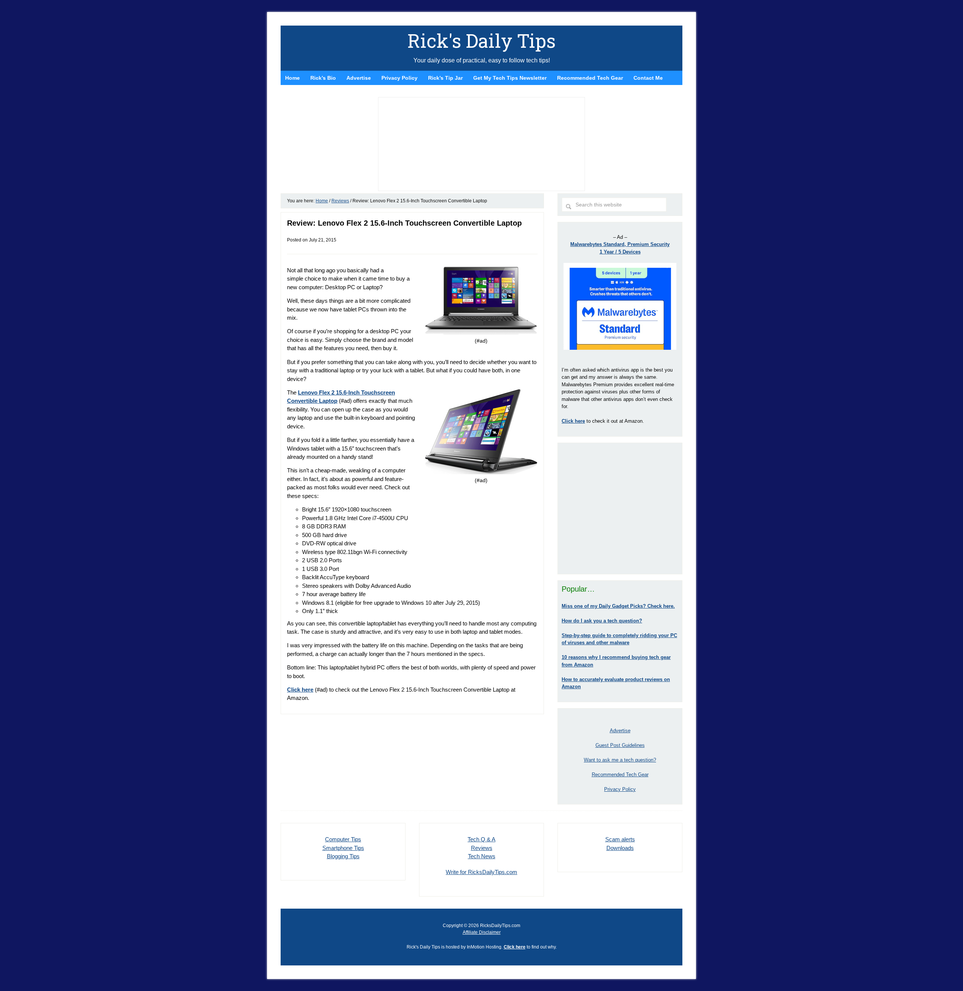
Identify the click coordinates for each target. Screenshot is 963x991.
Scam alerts (620, 839)
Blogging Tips (343, 856)
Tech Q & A (481, 839)
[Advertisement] (620, 508)
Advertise (620, 730)
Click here (300, 689)
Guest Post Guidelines (620, 745)
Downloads (620, 848)
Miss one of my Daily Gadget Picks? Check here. (618, 606)
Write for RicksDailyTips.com (481, 872)
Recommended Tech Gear (620, 774)
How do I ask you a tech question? (602, 621)
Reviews (481, 848)
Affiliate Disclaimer (482, 932)
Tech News (481, 856)
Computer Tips (343, 839)
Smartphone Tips (343, 848)
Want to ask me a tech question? (620, 760)
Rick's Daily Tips (481, 40)
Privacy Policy (620, 789)
